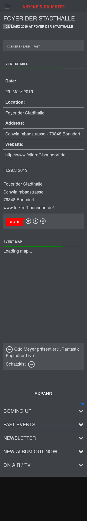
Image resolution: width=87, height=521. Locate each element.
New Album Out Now (30, 451)
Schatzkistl (17, 364)
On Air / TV (16, 464)
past (37, 46)
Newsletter (19, 437)
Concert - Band (18, 46)
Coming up (17, 410)
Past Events (19, 424)
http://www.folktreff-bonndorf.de (35, 154)
